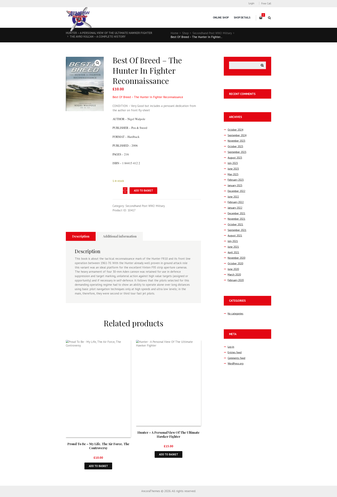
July (233, 163)
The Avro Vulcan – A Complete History (97, 37)
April (233, 252)
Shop (185, 33)
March (234, 274)
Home (174, 33)
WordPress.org (235, 363)
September (237, 135)
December (236, 191)
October (235, 129)
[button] (97, 63)
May (233, 174)
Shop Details (242, 17)
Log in (231, 346)
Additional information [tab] (120, 236)
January (235, 185)
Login (251, 3)
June (233, 168)
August (235, 157)
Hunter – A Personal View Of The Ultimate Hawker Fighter (109, 33)
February (236, 179)
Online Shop (221, 17)
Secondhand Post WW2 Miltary (212, 33)
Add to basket (143, 190)
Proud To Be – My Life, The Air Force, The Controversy (98, 446)
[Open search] (269, 17)
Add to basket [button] (98, 466)
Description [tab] (80, 236)
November (236, 140)
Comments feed (236, 358)
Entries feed (235, 352)
